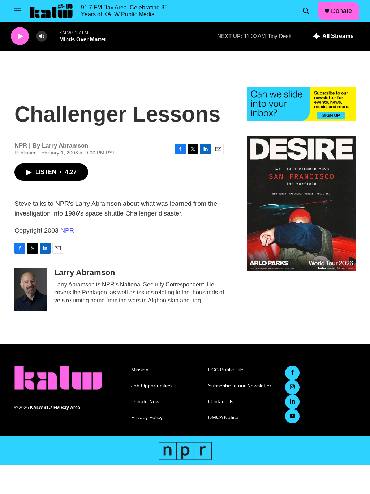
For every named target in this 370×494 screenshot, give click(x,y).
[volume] (41, 36)
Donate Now (145, 401)
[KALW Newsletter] (301, 104)
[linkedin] (292, 402)
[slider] (53, 36)
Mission (140, 369)
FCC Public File (226, 369)
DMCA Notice (223, 417)
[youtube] (292, 416)
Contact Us (220, 401)
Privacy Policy (147, 417)
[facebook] (292, 373)
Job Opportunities (151, 385)
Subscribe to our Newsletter (239, 385)
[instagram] (292, 387)
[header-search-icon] (306, 11)
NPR (67, 230)
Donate (341, 10)
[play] (20, 36)
